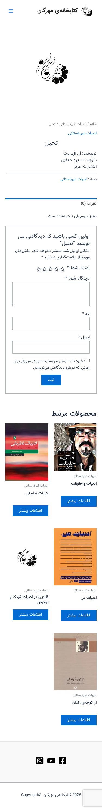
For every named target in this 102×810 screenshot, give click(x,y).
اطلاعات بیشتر (78, 501)
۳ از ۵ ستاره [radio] (50, 269)
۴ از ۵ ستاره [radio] (44, 269)
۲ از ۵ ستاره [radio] (56, 269)
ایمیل (84, 337)
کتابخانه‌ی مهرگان (57, 10)
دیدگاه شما (77, 278)
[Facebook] (62, 761)
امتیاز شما (78, 268)
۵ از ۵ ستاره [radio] (38, 269)
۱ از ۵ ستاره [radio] (62, 269)
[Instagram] (40, 761)
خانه (93, 124)
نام (86, 314)
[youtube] (51, 761)
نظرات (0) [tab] (89, 204)
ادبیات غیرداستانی (72, 124)
